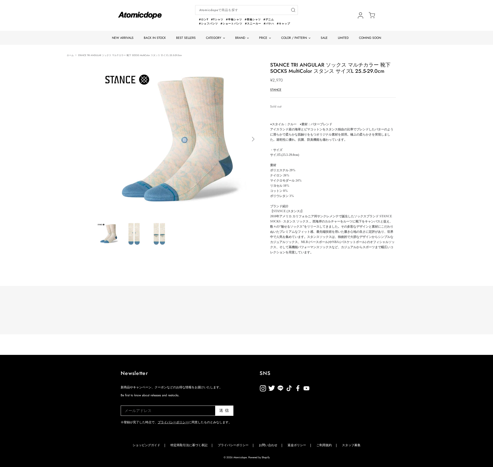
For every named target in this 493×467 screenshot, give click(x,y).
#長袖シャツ (253, 19)
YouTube (298, 387)
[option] (178, 139)
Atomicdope (240, 457)
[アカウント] (360, 15)
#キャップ (283, 23)
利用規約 (315, 387)
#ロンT (203, 19)
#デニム (268, 19)
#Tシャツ (217, 19)
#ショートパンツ (231, 23)
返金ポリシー (324, 387)
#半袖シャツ (234, 19)
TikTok (280, 387)
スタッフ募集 (351, 445)
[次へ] (253, 139)
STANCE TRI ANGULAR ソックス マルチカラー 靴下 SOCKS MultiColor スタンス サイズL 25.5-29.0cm (130, 55)
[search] (293, 10)
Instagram (263, 387)
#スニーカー (253, 23)
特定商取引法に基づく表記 (188, 445)
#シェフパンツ (208, 23)
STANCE (275, 89)
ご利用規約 (324, 445)
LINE (289, 387)
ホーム (70, 55)
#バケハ (269, 23)
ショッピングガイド (146, 445)
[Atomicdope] (140, 15)
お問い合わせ (268, 445)
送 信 (224, 410)
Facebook (306, 387)
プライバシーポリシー (173, 422)
